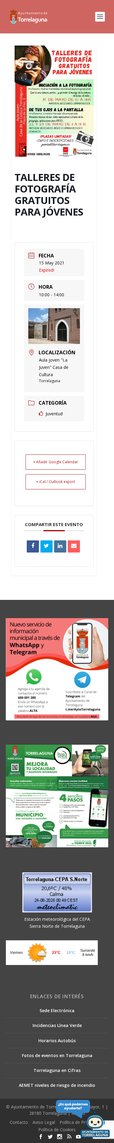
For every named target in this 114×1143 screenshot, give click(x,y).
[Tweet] (46, 546)
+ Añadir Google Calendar (55, 461)
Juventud (54, 414)
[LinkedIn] (60, 546)
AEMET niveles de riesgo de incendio (57, 1085)
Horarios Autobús (57, 1040)
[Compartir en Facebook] (33, 546)
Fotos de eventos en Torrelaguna (57, 1055)
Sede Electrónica (57, 1010)
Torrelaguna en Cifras (57, 1070)
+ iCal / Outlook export (55, 481)
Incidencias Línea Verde (57, 1025)
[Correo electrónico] (74, 546)
